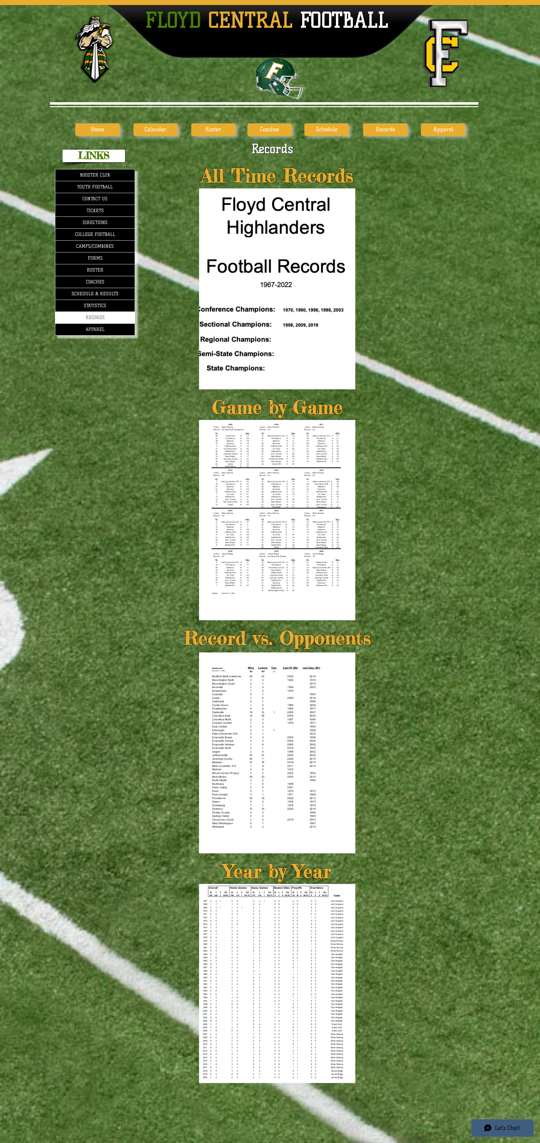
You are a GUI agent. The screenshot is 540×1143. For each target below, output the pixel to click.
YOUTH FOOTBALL (95, 187)
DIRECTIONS (95, 222)
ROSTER (95, 270)
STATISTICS (95, 305)
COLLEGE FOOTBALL (95, 234)
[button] (93, 156)
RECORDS (95, 317)
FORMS (95, 258)
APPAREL (95, 329)
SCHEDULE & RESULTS (95, 294)
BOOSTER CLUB (95, 175)
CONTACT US (95, 199)
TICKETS (95, 210)
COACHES (95, 282)
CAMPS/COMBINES (95, 246)
